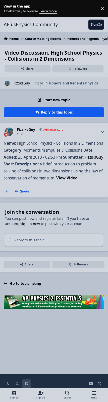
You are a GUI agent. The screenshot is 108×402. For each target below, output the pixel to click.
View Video (67, 178)
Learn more (9, 8)
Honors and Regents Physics (73, 83)
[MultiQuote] (7, 191)
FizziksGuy (21, 83)
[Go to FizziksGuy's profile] (7, 83)
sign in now (30, 223)
